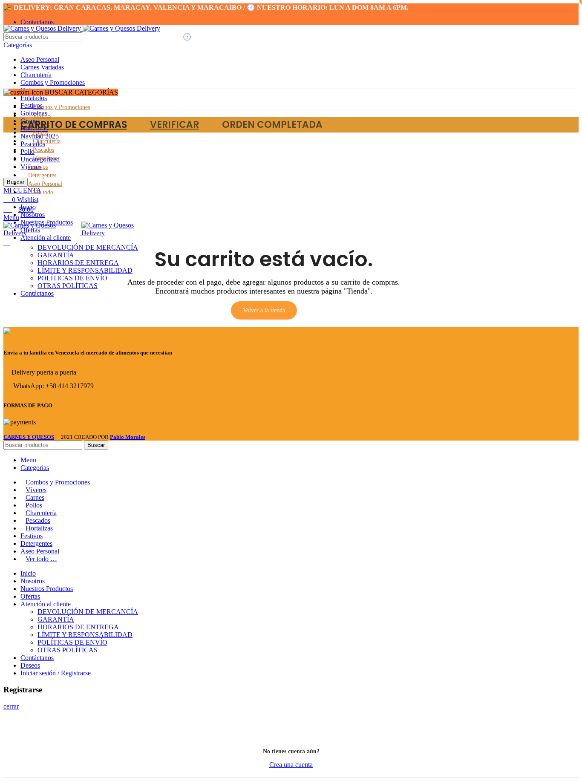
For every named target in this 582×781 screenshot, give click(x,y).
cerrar (11, 706)
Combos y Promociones (52, 82)
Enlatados (33, 97)
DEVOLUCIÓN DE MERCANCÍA (87, 611)
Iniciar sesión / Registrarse (55, 673)
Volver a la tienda (264, 310)
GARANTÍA (55, 619)
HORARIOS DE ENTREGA (78, 627)
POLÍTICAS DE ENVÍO (72, 278)
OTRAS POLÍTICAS (67, 285)
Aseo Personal (39, 59)
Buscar (96, 445)
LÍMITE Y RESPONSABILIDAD (85, 634)
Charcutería (36, 74)
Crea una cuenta (291, 764)
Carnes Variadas (42, 67)
